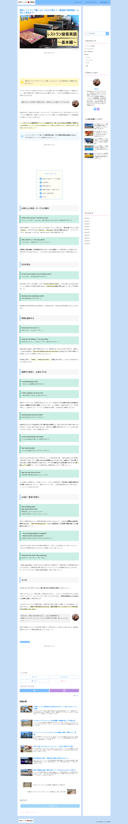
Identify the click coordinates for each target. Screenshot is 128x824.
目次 (47, 173)
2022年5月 (86, 226)
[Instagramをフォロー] (64, 690)
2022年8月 (86, 218)
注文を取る (45, 182)
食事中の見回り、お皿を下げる (51, 189)
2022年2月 (86, 235)
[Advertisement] (49, 64)
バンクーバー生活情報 (89, 46)
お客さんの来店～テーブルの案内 (51, 178)
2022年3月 (86, 232)
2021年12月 (87, 240)
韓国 (87, 65)
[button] (107, 33)
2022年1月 (86, 238)
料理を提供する (47, 186)
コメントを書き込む (50, 806)
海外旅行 (86, 54)
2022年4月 (86, 229)
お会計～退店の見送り (48, 193)
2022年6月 (86, 224)
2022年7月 (86, 221)
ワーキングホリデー (25, 641)
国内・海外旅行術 (88, 51)
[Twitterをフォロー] (34, 690)
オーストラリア (89, 60)
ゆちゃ (96, 89)
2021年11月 (87, 243)
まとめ (44, 196)
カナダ (87, 63)
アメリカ (88, 57)
